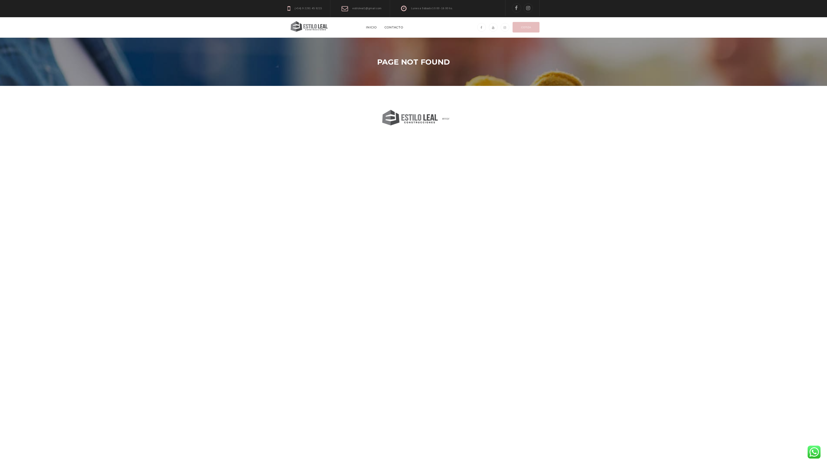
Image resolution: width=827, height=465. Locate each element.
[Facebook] (516, 8)
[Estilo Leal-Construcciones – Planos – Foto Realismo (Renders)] (309, 27)
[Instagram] (528, 8)
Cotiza (526, 27)
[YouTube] (493, 27)
